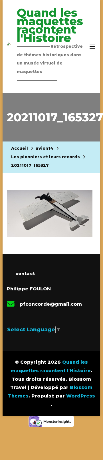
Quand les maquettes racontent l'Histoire (50, 25)
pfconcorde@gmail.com (51, 304)
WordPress (80, 396)
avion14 (44, 148)
